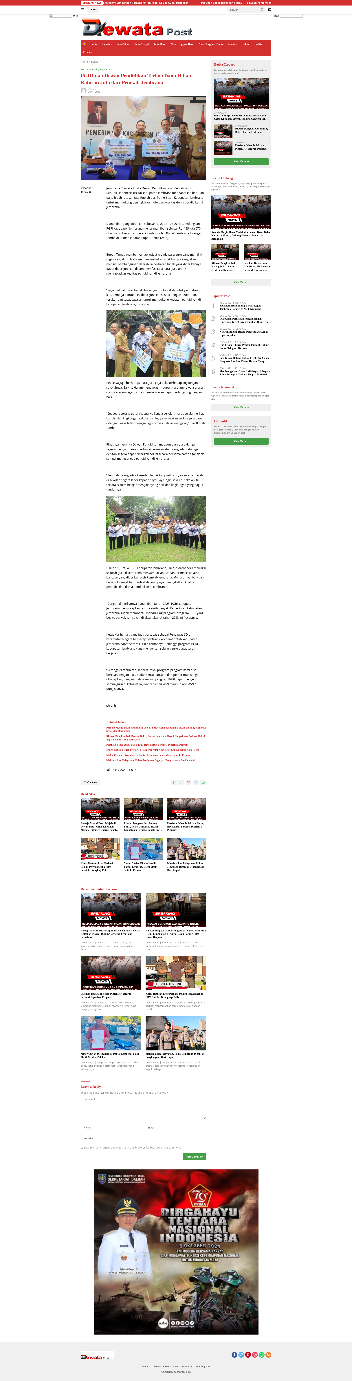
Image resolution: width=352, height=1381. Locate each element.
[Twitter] (241, 1355)
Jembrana (104, 69)
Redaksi (87, 52)
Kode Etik (187, 1366)
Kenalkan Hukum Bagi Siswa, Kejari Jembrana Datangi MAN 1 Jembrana (241, 307)
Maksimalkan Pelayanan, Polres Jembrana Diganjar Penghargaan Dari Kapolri (150, 760)
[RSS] (268, 1355)
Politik (258, 44)
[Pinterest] (248, 1355)
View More (240, 161)
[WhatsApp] (262, 1355)
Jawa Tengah (142, 44)
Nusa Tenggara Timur (211, 44)
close (75, 16)
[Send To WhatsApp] (203, 782)
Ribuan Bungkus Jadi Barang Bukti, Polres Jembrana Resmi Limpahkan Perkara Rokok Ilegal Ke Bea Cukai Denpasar (156, 738)
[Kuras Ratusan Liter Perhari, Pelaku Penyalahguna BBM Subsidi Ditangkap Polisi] (100, 849)
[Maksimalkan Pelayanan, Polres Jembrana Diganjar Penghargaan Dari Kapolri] (186, 849)
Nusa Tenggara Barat (182, 44)
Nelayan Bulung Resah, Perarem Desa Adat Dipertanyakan (244, 333)
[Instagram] (255, 1355)
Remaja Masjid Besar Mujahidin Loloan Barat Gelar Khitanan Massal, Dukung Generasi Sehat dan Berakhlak (156, 729)
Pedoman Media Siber (165, 1366)
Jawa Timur (124, 44)
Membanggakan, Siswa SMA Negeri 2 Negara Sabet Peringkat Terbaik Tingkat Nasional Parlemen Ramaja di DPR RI (245, 373)
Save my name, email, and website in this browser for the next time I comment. (132, 1147)
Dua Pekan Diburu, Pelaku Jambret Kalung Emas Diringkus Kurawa (244, 347)
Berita (94, 44)
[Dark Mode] (269, 10)
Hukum (246, 44)
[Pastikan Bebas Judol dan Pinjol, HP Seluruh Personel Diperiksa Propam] (186, 809)
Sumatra (232, 44)
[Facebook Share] (174, 782)
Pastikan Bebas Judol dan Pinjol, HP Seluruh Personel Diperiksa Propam (169, 2)
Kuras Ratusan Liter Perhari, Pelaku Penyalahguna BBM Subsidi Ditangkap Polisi (152, 750)
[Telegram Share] (196, 782)
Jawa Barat (160, 44)
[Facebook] (234, 1355)
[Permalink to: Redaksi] (84, 90)
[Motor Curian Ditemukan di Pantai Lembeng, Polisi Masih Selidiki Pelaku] (143, 849)
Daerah (106, 44)
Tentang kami (203, 1366)
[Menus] (83, 10)
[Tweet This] (181, 782)
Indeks (93, 9)
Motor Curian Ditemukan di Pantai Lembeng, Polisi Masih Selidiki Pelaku (148, 755)
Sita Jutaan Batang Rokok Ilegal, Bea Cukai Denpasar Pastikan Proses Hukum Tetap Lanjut (244, 360)
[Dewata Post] (145, 26)
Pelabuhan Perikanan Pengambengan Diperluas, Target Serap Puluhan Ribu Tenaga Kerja (245, 320)
